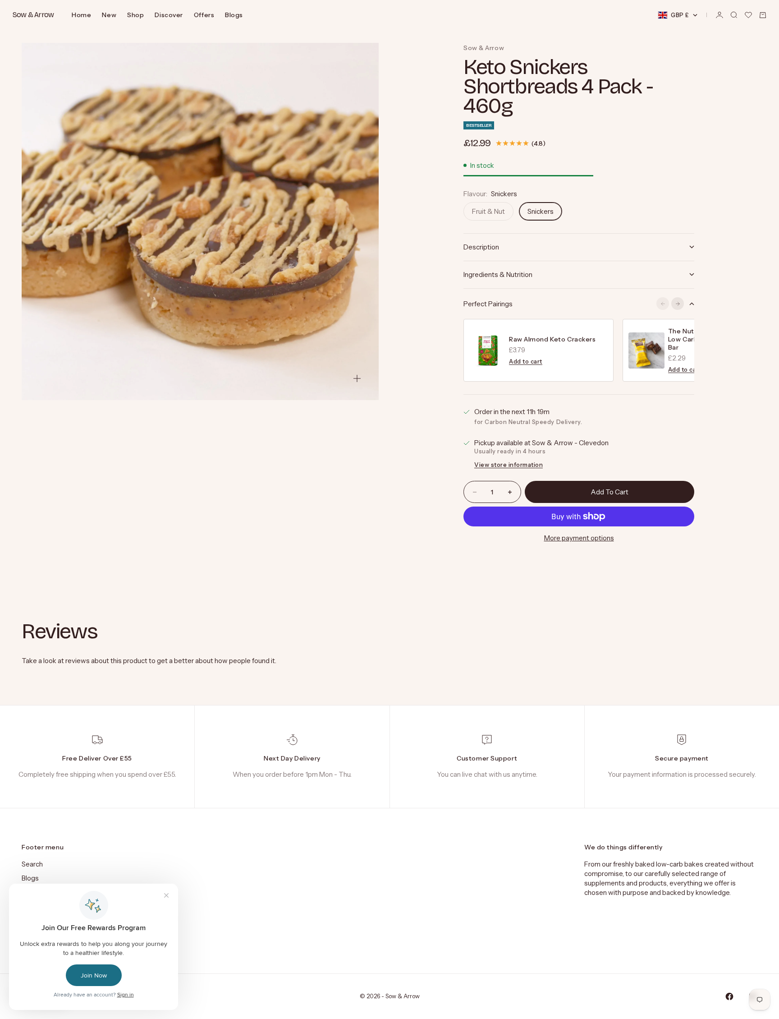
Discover (169, 15)
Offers (204, 15)
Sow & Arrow (483, 48)
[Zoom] (357, 378)
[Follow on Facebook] (729, 996)
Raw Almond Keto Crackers (552, 339)
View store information (508, 464)
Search (32, 864)
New (109, 15)
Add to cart (525, 361)
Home (81, 15)
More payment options (579, 538)
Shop (135, 15)
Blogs (234, 15)
